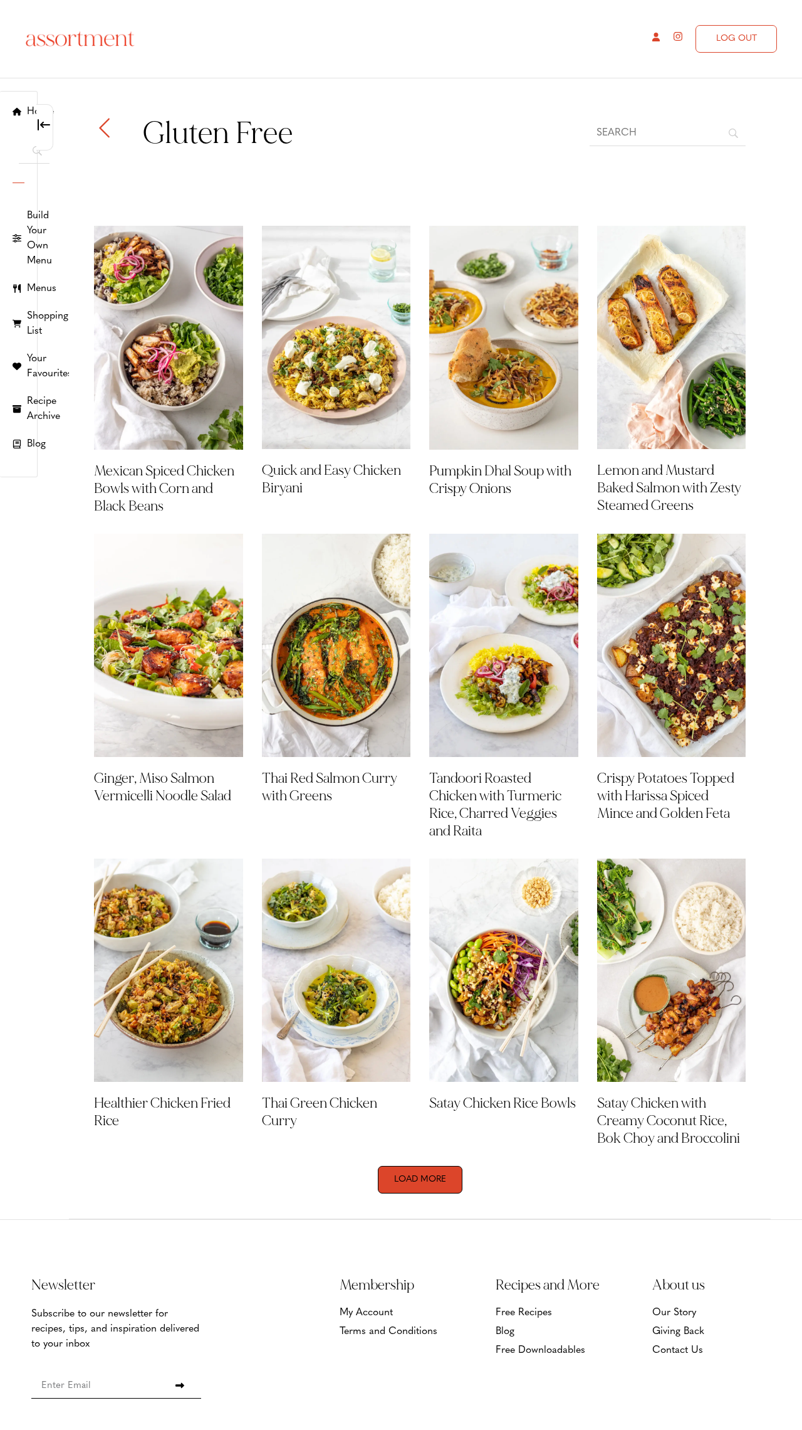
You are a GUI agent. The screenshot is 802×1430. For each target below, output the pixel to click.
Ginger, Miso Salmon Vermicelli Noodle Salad (162, 787)
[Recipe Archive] (18, 409)
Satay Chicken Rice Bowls (502, 1103)
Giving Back (678, 1332)
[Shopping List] (18, 324)
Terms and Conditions (388, 1332)
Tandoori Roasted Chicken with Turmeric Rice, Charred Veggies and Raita (495, 805)
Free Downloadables (540, 1350)
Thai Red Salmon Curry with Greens (329, 787)
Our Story (674, 1313)
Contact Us (677, 1350)
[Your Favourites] (18, 366)
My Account (366, 1313)
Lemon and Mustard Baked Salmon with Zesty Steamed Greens (669, 488)
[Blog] (18, 444)
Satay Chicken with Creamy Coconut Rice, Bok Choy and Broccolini (669, 1120)
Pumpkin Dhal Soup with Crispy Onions (500, 479)
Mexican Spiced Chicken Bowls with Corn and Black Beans (164, 488)
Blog (505, 1332)
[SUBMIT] (180, 1385)
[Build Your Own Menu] (18, 238)
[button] (420, 1180)
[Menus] (18, 288)
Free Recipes (524, 1313)
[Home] (18, 111)
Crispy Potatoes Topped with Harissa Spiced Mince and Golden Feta (665, 796)
